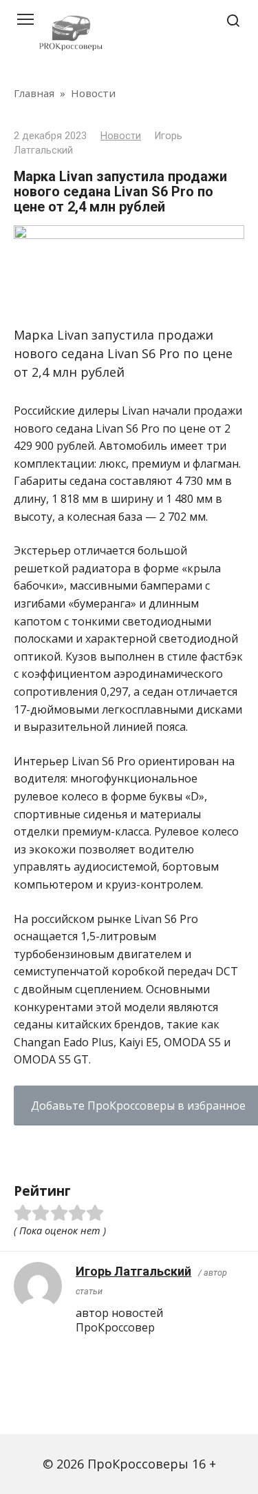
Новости (120, 136)
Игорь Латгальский (133, 1271)
